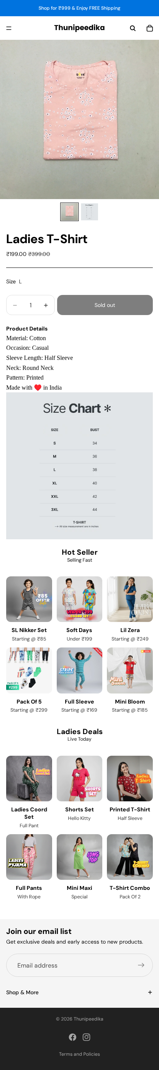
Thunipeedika (88, 1019)
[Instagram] (86, 1037)
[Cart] (149, 28)
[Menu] (9, 28)
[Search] (132, 28)
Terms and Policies (79, 1054)
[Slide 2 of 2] (89, 211)
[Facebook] (72, 1037)
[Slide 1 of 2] (69, 211)
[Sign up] (141, 965)
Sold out (105, 305)
